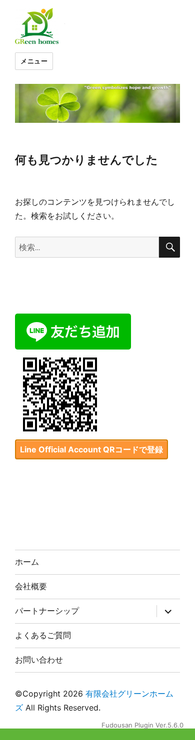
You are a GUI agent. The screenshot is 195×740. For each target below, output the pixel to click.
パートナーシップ (47, 611)
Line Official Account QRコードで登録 (91, 449)
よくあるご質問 (43, 635)
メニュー (34, 61)
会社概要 (31, 586)
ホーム (27, 562)
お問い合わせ (39, 660)
